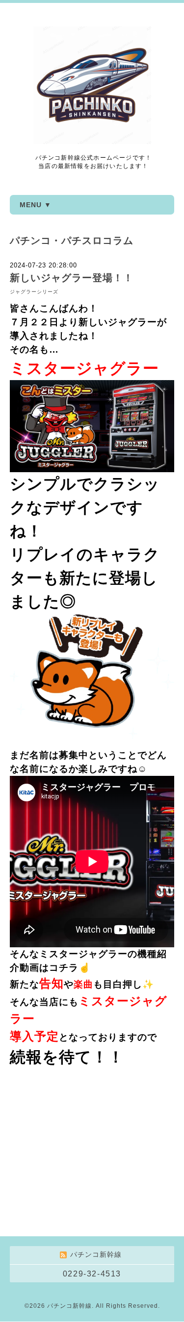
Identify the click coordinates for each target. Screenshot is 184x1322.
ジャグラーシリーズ (34, 291)
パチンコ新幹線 (69, 1305)
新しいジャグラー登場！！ (71, 277)
